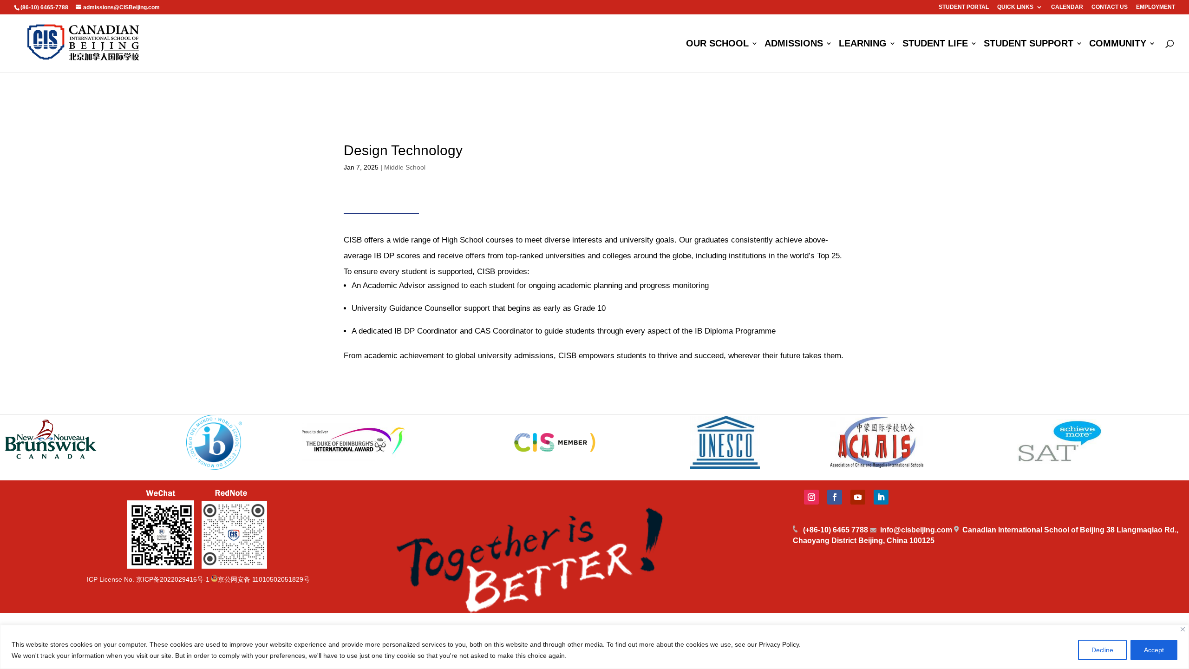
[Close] (1183, 629)
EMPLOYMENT (1155, 7)
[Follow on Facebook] (834, 497)
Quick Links (1015, 7)
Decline (1102, 650)
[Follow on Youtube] (857, 497)
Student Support (1028, 44)
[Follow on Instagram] (811, 497)
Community (1117, 44)
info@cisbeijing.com (916, 530)
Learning (863, 44)
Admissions (793, 44)
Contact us (1109, 7)
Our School (717, 44)
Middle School (404, 167)
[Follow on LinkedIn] (881, 497)
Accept (1154, 650)
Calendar (1067, 7)
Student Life (935, 44)
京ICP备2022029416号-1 (172, 579)
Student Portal (964, 7)
